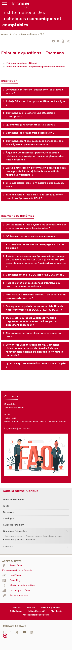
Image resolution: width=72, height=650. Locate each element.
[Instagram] (31, 632)
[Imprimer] (53, 41)
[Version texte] (58, 41)
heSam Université (36, 611)
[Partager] (68, 41)
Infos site (31, 608)
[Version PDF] (63, 41)
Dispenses (8, 512)
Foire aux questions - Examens (20, 539)
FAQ (42, 34)
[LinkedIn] (10, 632)
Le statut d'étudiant (13, 499)
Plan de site (56, 611)
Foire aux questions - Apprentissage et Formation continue (33, 536)
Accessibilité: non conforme (36, 615)
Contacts (8, 546)
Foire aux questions (50, 608)
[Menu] (4, 3)
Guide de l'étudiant (13, 525)
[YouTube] (24, 632)
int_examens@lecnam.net (17, 428)
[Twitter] (16, 632)
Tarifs (6, 506)
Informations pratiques (24, 34)
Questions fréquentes (15, 531)
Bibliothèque (16, 611)
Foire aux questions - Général (22, 63)
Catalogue (8, 518)
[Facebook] (4, 632)
